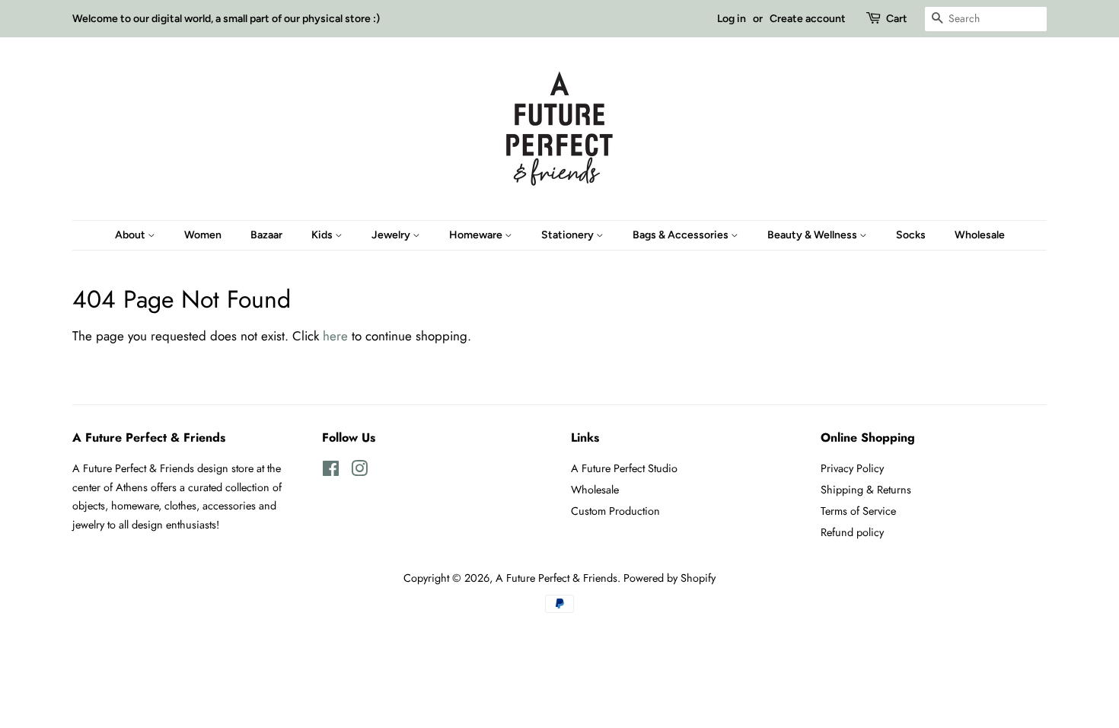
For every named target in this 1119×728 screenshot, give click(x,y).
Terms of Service (858, 511)
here (335, 336)
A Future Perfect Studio (624, 468)
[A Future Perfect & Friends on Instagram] (359, 471)
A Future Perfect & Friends (556, 578)
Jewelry (392, 234)
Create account (808, 18)
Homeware (477, 234)
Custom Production (615, 511)
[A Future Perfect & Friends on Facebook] (331, 471)
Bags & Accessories (682, 234)
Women (203, 234)
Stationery (568, 234)
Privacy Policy (852, 468)
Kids (323, 234)
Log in (731, 18)
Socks (911, 234)
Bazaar (266, 234)
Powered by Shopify (669, 578)
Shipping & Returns (866, 489)
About (131, 234)
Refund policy (852, 532)
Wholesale (980, 234)
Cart (896, 18)
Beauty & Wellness (813, 234)
